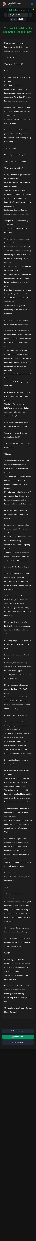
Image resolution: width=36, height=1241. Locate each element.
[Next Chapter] (30, 15)
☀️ (33, 9)
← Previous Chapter (18, 1031)
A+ (15, 19)
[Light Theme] (19, 19)
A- (12, 19)
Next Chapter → (18, 1042)
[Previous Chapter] (5, 15)
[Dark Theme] (25, 19)
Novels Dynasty (15, 3)
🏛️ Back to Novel (18, 1037)
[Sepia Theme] (22, 19)
